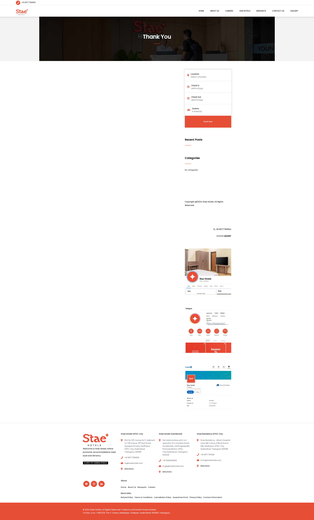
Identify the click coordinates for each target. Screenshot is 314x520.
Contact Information (212, 497)
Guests (195, 108)
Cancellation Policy (162, 497)
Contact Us (278, 11)
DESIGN (223, 236)
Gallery (294, 11)
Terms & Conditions (143, 497)
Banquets (261, 11)
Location (195, 74)
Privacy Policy (196, 497)
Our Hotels (244, 11)
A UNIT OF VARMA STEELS (95, 463)
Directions (129, 468)
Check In (195, 85)
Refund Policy (127, 497)
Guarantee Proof (180, 497)
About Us (214, 11)
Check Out (196, 97)
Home (201, 11)
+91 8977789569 (28, 2)
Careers (229, 11)
